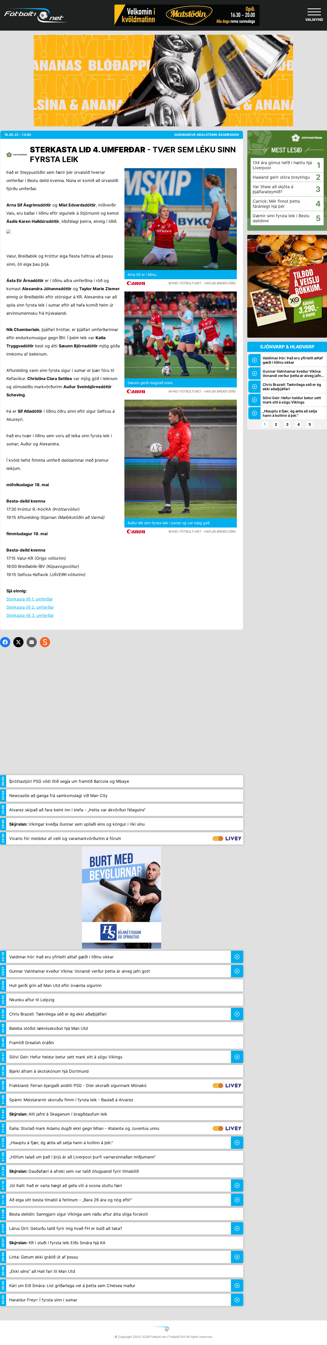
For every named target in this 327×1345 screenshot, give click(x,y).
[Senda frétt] (32, 642)
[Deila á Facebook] (5, 642)
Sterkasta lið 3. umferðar (30, 615)
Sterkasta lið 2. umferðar (30, 607)
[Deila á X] (18, 642)
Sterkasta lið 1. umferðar (29, 599)
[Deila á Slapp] (45, 642)
